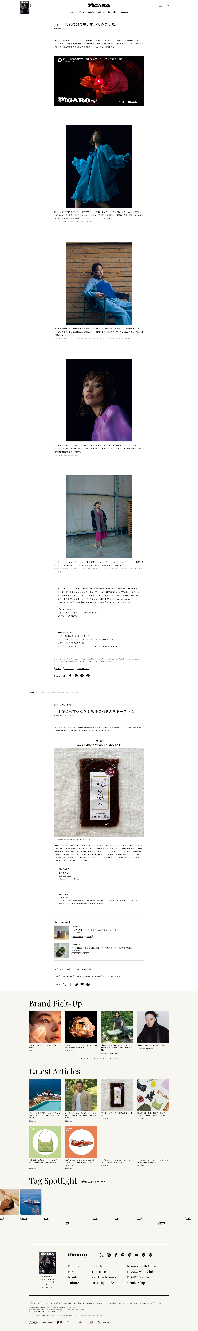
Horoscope (124, 12)
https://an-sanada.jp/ (69, 879)
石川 (57, 976)
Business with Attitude (143, 1266)
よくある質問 (55, 1303)
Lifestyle (112, 12)
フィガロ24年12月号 (111, 976)
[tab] (81, 1058)
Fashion (72, 12)
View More (46, 1288)
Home (31, 692)
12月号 (82, 969)
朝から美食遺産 (116, 727)
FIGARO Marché (138, 1277)
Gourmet (97, 976)
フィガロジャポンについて (128, 1303)
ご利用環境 (112, 1303)
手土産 (89, 936)
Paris (81, 12)
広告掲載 (32, 1303)
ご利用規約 (67, 1303)
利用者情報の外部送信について (151, 1303)
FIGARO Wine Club (140, 1271)
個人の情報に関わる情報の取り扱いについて (89, 1303)
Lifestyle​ (76, 954)
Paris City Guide (102, 1283)
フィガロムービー (83, 668)
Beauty (91, 12)
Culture (101, 12)
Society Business (104, 1277)
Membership (136, 1283)
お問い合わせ (43, 1303)
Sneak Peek (69, 668)
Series (58, 668)
